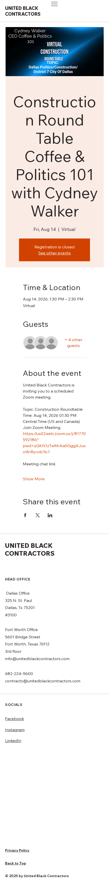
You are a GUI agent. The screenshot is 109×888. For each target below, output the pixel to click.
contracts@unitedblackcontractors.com (42, 680)
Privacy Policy (17, 850)
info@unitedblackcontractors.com (37, 658)
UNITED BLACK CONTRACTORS (23, 11)
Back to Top (15, 863)
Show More (34, 478)
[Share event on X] (37, 515)
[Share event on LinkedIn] (50, 515)
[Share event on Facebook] (25, 515)
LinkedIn (13, 740)
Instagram (15, 729)
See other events (54, 252)
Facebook (14, 718)
